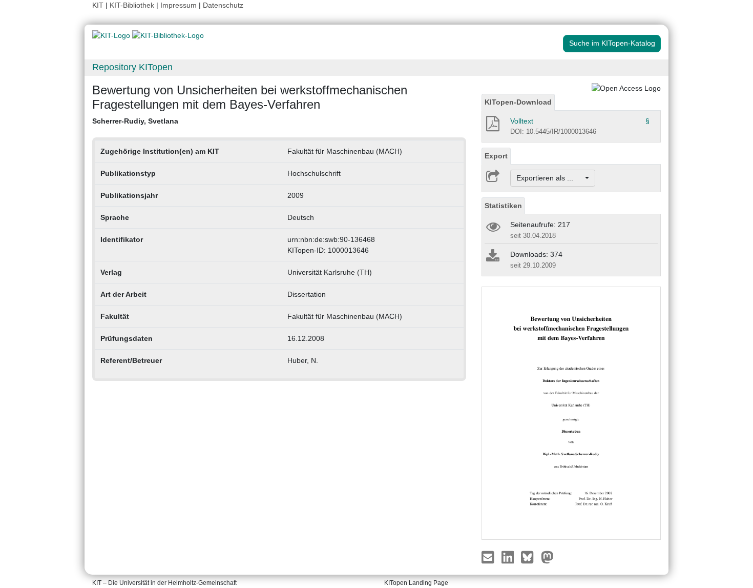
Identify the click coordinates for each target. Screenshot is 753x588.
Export (496, 156)
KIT (97, 5)
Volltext (521, 121)
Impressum (178, 5)
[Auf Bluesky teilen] (530, 556)
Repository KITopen (132, 67)
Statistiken (503, 205)
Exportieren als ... (549, 178)
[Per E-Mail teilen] (489, 556)
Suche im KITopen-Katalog (612, 43)
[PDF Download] (492, 127)
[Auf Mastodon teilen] (547, 556)
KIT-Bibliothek (133, 5)
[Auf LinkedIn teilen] (508, 556)
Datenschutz (223, 5)
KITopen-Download (518, 102)
